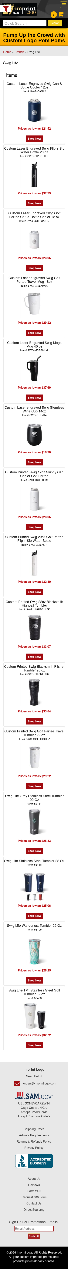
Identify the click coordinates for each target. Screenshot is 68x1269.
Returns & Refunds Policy (34, 1141)
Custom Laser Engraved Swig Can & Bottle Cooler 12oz (34, 87)
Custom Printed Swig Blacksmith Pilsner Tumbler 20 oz (34, 670)
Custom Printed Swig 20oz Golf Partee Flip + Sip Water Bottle (34, 540)
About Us (34, 1178)
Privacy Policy (33, 1147)
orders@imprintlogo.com (39, 1083)
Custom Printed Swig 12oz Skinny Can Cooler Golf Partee (34, 475)
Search (55, 23)
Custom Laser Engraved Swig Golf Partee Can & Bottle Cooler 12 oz (34, 216)
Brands (19, 52)
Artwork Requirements (34, 1135)
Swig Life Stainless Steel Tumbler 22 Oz (34, 862)
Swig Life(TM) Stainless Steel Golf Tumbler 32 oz (34, 994)
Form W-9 (34, 1191)
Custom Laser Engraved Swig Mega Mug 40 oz (34, 346)
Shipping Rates (34, 1129)
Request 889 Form (34, 1197)
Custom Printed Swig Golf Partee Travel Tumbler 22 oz (34, 734)
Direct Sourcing (34, 1209)
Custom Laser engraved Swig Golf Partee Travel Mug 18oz (34, 281)
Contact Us (33, 1203)
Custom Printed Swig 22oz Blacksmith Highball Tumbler (34, 605)
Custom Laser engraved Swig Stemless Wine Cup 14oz (34, 411)
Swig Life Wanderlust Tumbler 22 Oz (34, 927)
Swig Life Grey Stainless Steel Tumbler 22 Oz (34, 799)
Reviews (34, 1185)
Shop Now (34, 138)
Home (7, 52)
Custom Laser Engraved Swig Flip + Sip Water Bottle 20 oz (34, 152)
